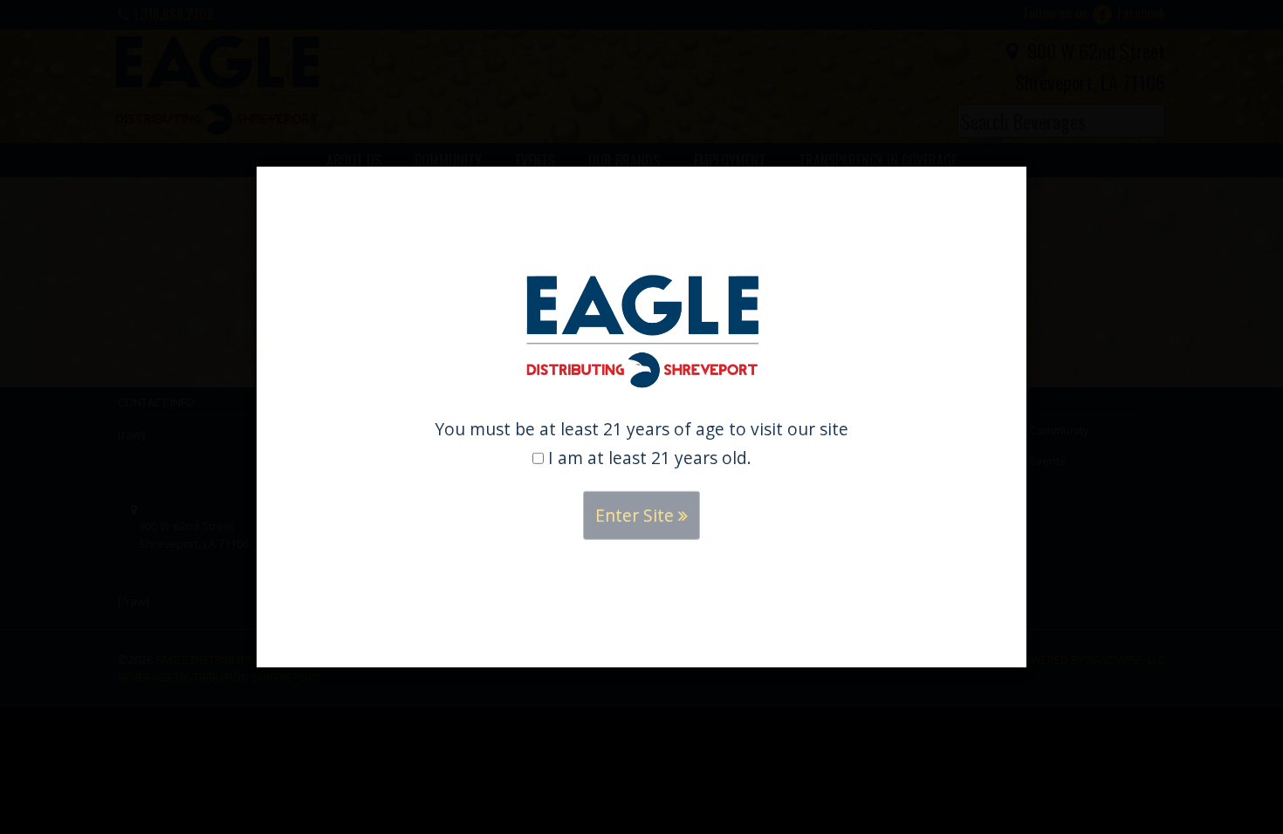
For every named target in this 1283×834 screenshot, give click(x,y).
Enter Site (636, 515)
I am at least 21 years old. (647, 457)
